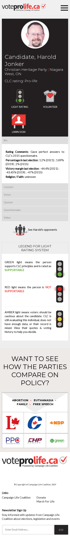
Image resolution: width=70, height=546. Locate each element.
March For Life (45, 501)
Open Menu (64, 7)
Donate (41, 497)
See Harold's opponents (42, 229)
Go (61, 529)
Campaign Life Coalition (16, 497)
